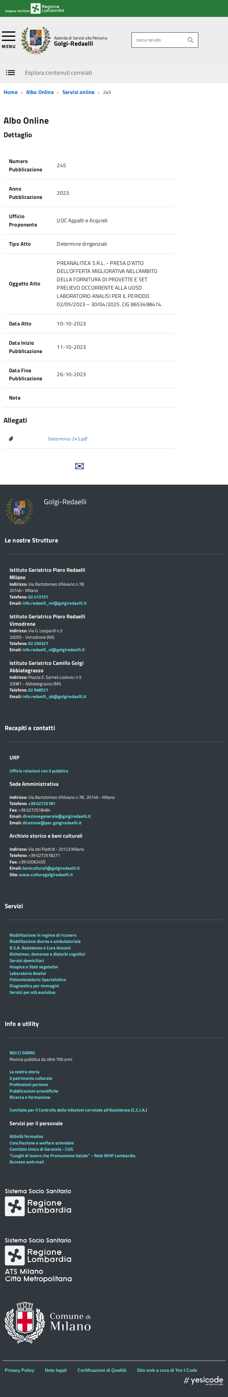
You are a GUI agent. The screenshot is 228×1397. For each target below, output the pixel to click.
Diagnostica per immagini (34, 985)
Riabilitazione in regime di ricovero (43, 935)
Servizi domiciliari (27, 960)
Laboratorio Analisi (28, 973)
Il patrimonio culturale (31, 1078)
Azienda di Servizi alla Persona (80, 38)
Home (11, 92)
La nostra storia (24, 1071)
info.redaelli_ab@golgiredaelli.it (54, 696)
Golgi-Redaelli (73, 43)
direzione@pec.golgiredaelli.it (52, 822)
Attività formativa (26, 1136)
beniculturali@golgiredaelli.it (51, 868)
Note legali (56, 1370)
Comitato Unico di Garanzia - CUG (41, 1149)
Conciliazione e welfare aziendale (42, 1142)
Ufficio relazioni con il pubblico (39, 770)
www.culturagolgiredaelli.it (46, 874)
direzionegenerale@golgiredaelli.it (57, 816)
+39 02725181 (41, 803)
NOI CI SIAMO (22, 1052)
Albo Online (40, 92)
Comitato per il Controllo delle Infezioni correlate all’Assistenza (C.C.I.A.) (78, 1110)
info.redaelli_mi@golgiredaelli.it (54, 603)
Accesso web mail (27, 1161)
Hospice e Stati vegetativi (34, 966)
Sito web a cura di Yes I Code (167, 1370)
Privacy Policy (19, 1370)
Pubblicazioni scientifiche (34, 1091)
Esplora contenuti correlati (58, 72)
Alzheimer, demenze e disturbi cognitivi (47, 954)
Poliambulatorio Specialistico (38, 979)
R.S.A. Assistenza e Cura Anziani (40, 947)
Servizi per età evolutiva (33, 992)
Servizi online (78, 92)
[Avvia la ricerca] (190, 40)
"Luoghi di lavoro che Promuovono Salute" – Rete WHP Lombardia (72, 1155)
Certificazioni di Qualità (101, 1370)
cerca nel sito (148, 40)
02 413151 (38, 596)
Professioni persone (29, 1084)
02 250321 (38, 643)
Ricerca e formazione (30, 1097)
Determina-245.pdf (67, 438)
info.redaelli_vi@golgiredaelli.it (54, 649)
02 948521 (38, 689)
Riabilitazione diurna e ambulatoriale (45, 941)
